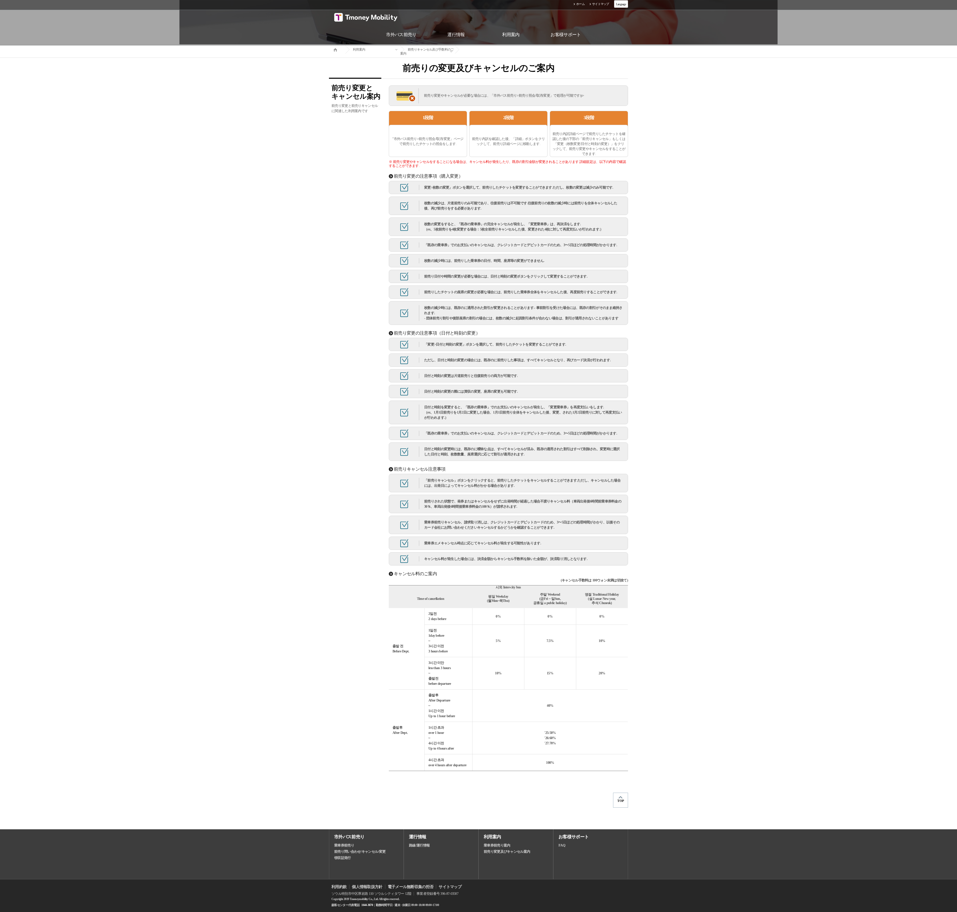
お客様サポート (573, 836)
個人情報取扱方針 (367, 887)
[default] (482, 50)
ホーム (580, 4)
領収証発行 (342, 858)
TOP (620, 801)
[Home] (337, 49)
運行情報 (417, 836)
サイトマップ (600, 4)
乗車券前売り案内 (497, 845)
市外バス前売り (349, 836)
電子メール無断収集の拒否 (411, 887)
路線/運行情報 (419, 845)
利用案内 (359, 49)
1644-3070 (367, 905)
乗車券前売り (344, 845)
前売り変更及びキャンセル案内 (507, 851)
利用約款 (339, 887)
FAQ (561, 845)
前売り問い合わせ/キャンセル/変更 (360, 851)
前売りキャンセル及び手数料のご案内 (427, 51)
